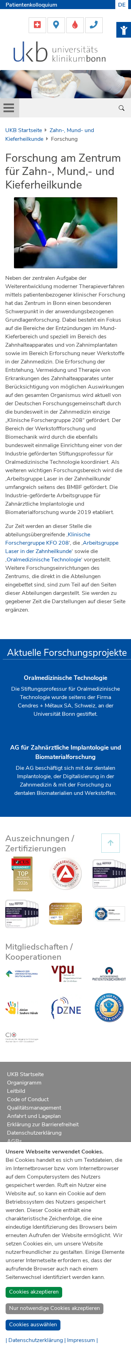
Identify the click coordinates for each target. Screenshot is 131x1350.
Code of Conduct (28, 1099)
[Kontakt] (94, 25)
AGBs (14, 1141)
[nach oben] (110, 843)
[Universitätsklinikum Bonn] (60, 52)
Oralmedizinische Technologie (44, 559)
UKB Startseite (23, 130)
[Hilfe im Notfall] (38, 25)
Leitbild (16, 1091)
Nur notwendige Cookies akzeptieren (54, 1308)
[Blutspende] (75, 25)
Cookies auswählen (33, 1324)
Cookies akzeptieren (34, 1292)
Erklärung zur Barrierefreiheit (43, 1124)
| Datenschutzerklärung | (36, 1340)
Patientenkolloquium (31, 5)
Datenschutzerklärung (34, 1133)
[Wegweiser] (57, 25)
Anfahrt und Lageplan (34, 1116)
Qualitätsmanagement (34, 1108)
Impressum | (82, 1340)
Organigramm (24, 1083)
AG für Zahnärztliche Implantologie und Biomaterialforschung (65, 752)
